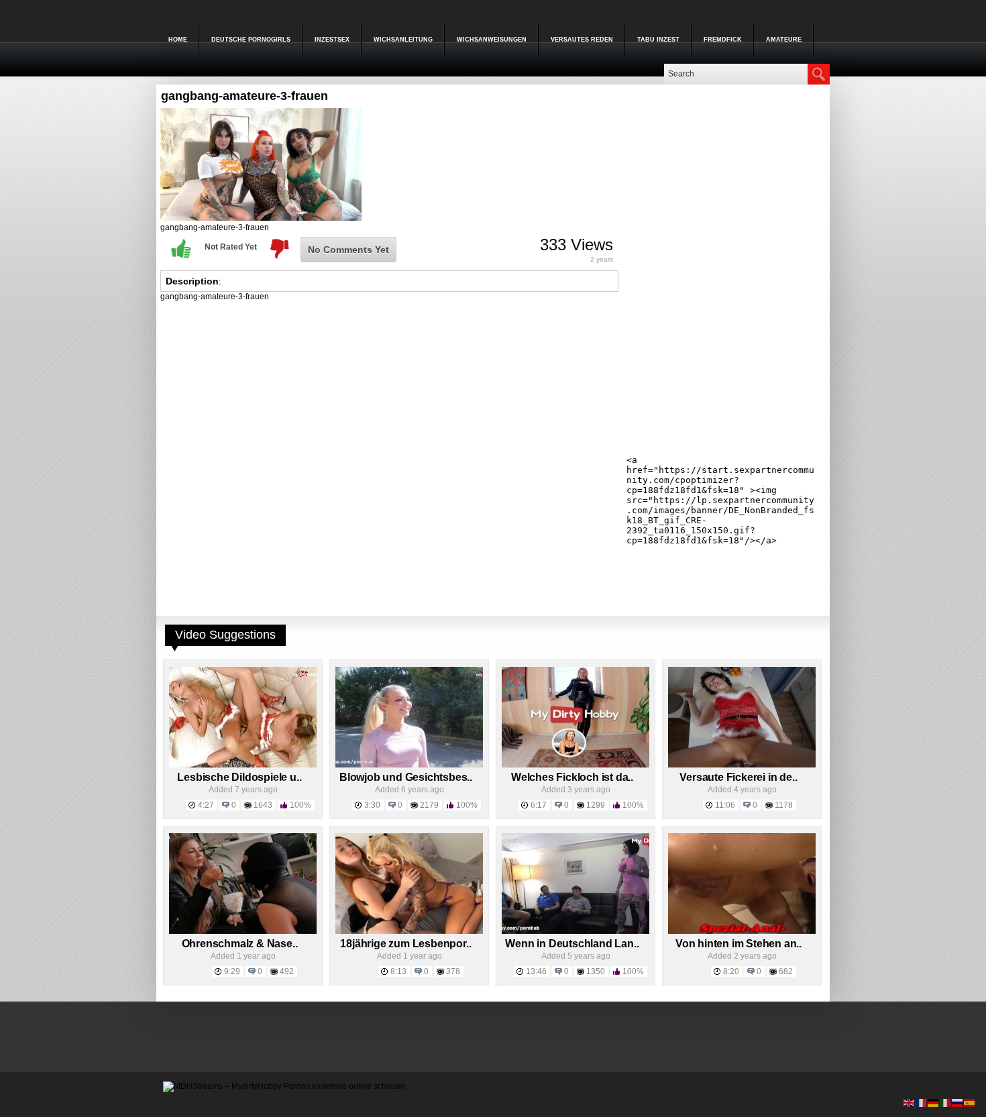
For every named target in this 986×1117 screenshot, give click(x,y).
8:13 (398, 971)
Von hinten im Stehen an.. (738, 943)
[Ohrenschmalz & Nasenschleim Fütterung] (243, 931)
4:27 (206, 805)
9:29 (232, 971)
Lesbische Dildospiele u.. (239, 777)
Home (177, 39)
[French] (922, 1102)
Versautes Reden (582, 39)
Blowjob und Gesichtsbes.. (405, 777)
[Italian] (946, 1102)
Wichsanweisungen (492, 39)
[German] (934, 1102)
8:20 (731, 971)
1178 (784, 805)
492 (287, 971)
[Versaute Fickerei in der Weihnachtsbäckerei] (742, 764)
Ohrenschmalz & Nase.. (240, 943)
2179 (429, 805)
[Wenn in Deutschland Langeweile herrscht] (575, 931)
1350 (595, 971)
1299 (595, 805)
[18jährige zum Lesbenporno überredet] (409, 931)
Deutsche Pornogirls (250, 39)
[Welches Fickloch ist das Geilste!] (575, 764)
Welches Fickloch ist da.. (572, 777)
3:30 (372, 805)
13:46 (536, 971)
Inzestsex (332, 39)
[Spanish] (970, 1102)
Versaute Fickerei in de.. (738, 777)
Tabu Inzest (658, 39)
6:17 (539, 805)
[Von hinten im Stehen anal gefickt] (742, 931)
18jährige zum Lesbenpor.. (405, 943)
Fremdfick (723, 39)
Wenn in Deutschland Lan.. (572, 943)
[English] (909, 1102)
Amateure (784, 39)
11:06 (725, 805)
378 (453, 971)
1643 (263, 805)
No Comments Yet (348, 249)
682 (786, 971)
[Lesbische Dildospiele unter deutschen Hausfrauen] (243, 764)
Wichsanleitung (403, 39)
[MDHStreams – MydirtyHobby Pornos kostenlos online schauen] (284, 1086)
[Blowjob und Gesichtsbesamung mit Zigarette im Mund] (409, 764)
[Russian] (958, 1102)
